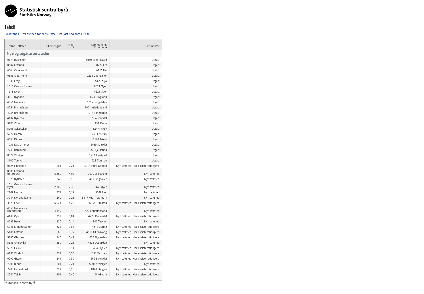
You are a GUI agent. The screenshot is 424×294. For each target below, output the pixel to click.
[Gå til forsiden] (36, 11)
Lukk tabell (11, 34)
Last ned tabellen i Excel (40, 34)
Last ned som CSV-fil (76, 34)
